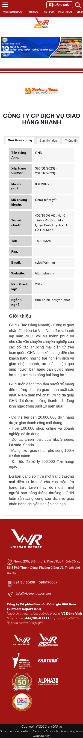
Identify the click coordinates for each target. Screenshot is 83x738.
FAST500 (48, 11)
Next (76, 56)
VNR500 (33, 11)
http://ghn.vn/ (44, 273)
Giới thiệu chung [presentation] (20, 140)
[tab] (20, 141)
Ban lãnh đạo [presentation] (48, 140)
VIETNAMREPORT (13, 11)
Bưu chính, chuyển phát (52, 300)
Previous (6, 53)
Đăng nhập (62, 4)
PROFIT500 (65, 11)
